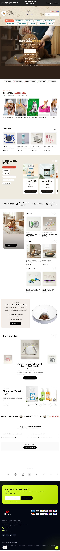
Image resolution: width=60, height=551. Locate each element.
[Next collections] (8, 404)
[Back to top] (57, 548)
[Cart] (43, 14)
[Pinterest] (14, 535)
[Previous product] (52, 336)
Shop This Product (29, 377)
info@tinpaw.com (8, 530)
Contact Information (44, 545)
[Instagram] (56, 11)
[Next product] (55, 336)
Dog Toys (28, 20)
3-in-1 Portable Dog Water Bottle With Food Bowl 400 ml (23, 148)
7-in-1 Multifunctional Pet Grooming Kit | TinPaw (36, 148)
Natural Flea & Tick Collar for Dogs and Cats (49, 235)
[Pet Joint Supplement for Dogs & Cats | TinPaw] (46, 171)
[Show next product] (52, 359)
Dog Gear (37, 20)
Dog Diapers (32, 23)
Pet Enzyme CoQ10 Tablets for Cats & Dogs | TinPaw (31, 182)
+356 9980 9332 (8, 527)
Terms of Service (5, 545)
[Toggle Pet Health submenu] (23, 21)
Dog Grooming (22, 23)
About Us (37, 545)
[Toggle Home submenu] (53, 23)
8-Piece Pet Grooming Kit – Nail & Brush (49, 148)
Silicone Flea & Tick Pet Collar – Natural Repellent (33, 235)
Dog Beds (8, 20)
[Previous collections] (4, 404)
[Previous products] (53, 161)
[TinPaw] (29, 13)
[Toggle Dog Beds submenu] (13, 21)
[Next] (57, 106)
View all (55, 129)
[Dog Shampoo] (32, 394)
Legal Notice (52, 545)
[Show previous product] (8, 359)
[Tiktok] (3, 535)
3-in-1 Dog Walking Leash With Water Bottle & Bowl (8, 148)
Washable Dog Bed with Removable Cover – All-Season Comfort (48, 262)
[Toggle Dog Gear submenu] (42, 21)
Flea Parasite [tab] (7, 183)
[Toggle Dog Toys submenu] (32, 21)
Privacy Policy (13, 545)
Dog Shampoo (41, 23)
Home (49, 23)
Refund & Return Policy (22, 545)
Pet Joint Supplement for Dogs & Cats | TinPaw (47, 182)
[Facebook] (58, 11)
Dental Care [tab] (6, 170)
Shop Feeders (15, 323)
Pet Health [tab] (6, 173)
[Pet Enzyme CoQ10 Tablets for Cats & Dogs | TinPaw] (30, 171)
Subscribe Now (26, 498)
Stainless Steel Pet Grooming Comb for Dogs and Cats (48, 290)
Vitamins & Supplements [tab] (9, 167)
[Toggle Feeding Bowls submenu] (17, 23)
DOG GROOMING (22, 117)
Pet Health (18, 20)
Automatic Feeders (49, 20)
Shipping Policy (31, 545)
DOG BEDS (43, 117)
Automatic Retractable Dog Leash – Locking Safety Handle (30, 365)
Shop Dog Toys (10, 245)
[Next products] (56, 161)
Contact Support (29, 447)
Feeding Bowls (10, 23)
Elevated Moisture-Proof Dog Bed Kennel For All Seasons (33, 262)
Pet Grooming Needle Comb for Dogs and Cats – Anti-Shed (33, 290)
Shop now (30, 191)
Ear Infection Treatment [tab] (9, 176)
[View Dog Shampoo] (36, 404)
